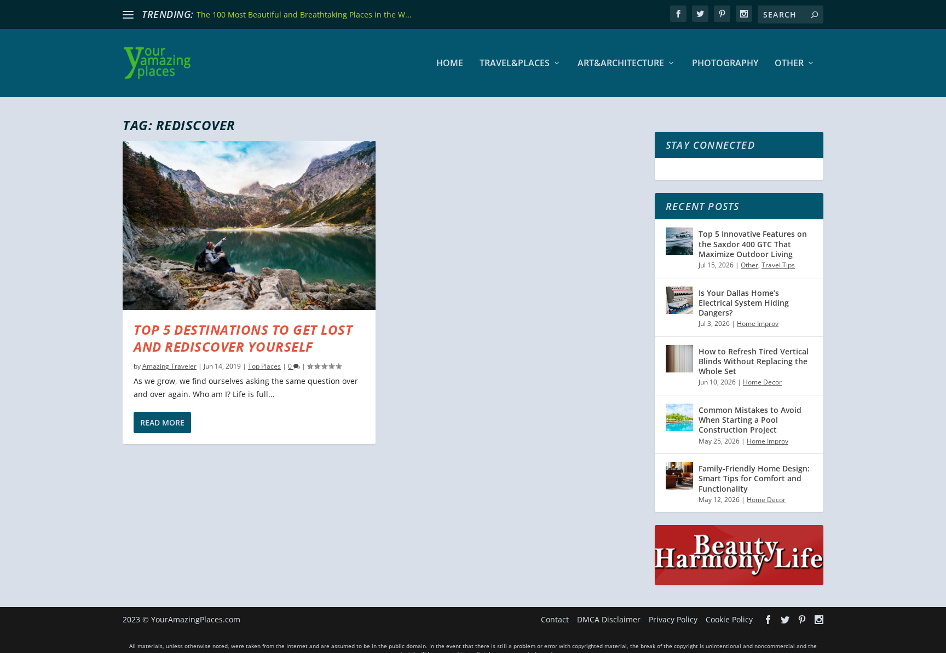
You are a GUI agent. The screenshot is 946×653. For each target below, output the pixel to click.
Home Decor (762, 382)
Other (789, 64)
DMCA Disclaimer (609, 619)
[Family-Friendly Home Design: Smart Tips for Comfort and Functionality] (679, 475)
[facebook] (678, 13)
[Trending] (128, 14)
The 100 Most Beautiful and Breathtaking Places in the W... (304, 14)
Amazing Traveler (169, 366)
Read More (162, 422)
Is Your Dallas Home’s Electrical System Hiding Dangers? (744, 303)
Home (449, 64)
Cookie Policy (729, 619)
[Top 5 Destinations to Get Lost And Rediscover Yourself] (249, 225)
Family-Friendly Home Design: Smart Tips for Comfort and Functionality (754, 478)
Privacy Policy (673, 619)
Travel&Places (515, 64)
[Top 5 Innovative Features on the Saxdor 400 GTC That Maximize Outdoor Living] (679, 241)
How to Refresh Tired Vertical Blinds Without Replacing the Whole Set (754, 361)
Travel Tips (778, 265)
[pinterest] (722, 13)
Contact (555, 619)
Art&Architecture (621, 64)
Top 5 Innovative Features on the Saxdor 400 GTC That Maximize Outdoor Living (753, 244)
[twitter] (700, 13)
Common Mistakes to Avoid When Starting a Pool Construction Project (750, 420)
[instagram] (744, 13)
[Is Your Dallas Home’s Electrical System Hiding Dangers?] (679, 300)
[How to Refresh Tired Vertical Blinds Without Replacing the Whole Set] (679, 358)
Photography (725, 64)
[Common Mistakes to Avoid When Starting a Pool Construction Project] (679, 417)
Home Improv (757, 323)
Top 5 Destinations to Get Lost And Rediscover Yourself (243, 337)
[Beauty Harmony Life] (739, 582)
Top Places (264, 366)
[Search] (814, 14)
